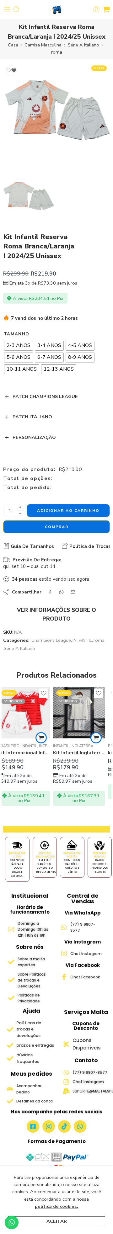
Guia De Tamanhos (31, 546)
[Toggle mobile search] (16, 9)
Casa (13, 45)
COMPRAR (56, 526)
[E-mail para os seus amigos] (73, 592)
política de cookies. (56, 1206)
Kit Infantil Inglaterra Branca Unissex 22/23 (29, 753)
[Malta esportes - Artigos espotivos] (56, 9)
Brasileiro (68, 745)
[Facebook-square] (33, 1126)
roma (56, 52)
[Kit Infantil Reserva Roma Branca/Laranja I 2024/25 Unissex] (56, 115)
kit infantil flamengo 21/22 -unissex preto (84, 753)
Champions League (51, 640)
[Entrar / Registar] (96, 9)
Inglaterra (32, 745)
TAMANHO (16, 334)
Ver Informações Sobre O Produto (56, 614)
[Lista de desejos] (11, 70)
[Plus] (20, 507)
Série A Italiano (83, 45)
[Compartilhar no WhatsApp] (61, 592)
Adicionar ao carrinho (68, 510)
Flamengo (91, 745)
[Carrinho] (106, 9)
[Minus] (20, 514)
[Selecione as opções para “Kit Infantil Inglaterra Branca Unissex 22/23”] (46, 737)
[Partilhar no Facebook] (50, 592)
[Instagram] (48, 1126)
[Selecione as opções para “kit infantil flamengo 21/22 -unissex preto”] (101, 737)
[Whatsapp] (80, 1126)
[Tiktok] (64, 1126)
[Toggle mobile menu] (7, 9)
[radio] (18, 345)
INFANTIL (82, 640)
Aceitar (56, 1221)
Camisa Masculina (43, 45)
